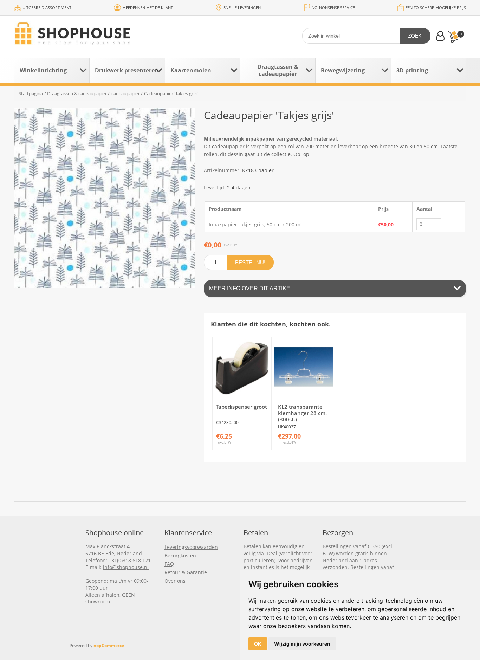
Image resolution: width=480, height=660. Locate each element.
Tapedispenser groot (241, 406)
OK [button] (257, 644)
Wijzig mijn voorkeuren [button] (302, 644)
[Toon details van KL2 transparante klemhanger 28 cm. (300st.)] (303, 366)
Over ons (175, 580)
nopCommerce (108, 645)
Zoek (414, 36)
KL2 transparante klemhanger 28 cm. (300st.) (302, 412)
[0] (453, 37)
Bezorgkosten (180, 555)
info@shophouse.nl (126, 567)
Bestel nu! (250, 262)
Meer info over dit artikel (251, 288)
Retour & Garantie (185, 572)
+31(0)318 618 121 (130, 560)
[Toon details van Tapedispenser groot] (242, 366)
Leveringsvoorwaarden (191, 547)
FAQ (169, 564)
